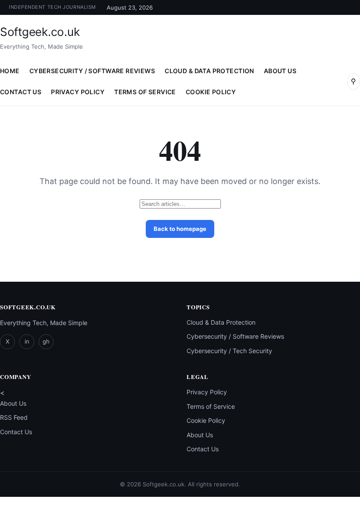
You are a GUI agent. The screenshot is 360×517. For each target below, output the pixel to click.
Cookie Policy (211, 92)
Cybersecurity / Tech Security (229, 350)
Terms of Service (145, 92)
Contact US (20, 92)
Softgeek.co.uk (39, 32)
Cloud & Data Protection (209, 70)
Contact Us (16, 432)
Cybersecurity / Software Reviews (92, 70)
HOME (10, 70)
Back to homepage (180, 228)
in (27, 341)
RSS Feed (14, 417)
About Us (280, 70)
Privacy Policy (77, 92)
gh (46, 341)
